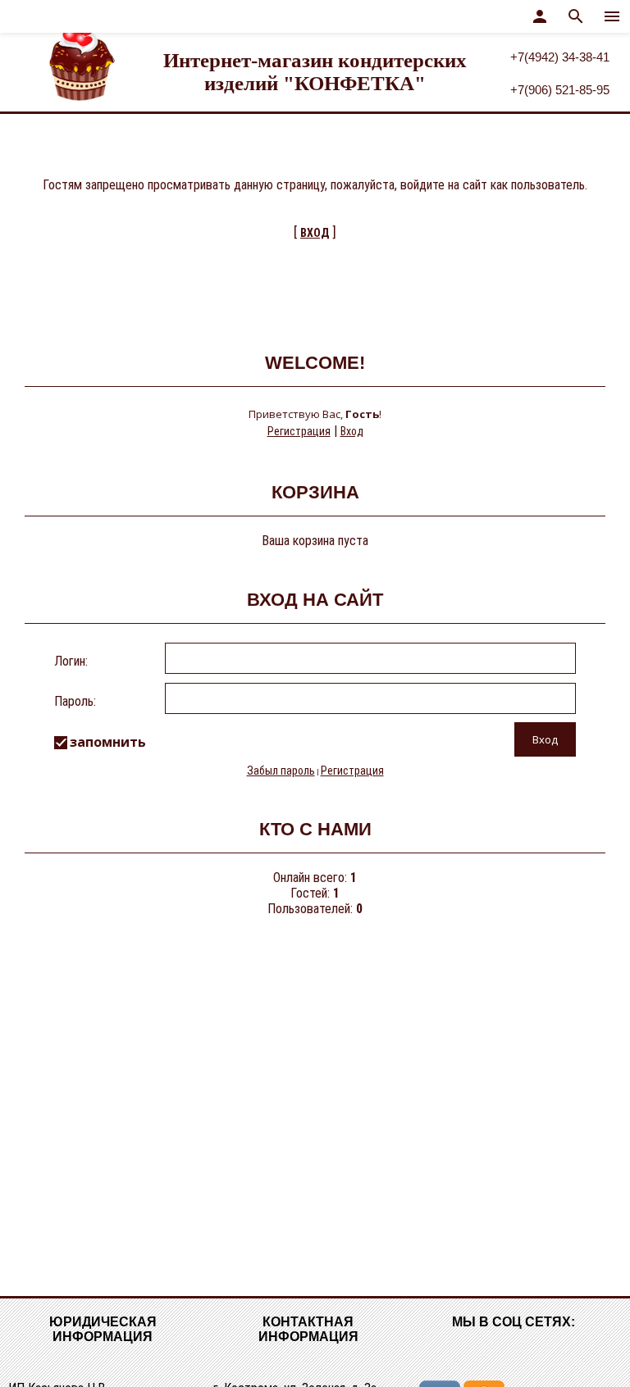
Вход (351, 431)
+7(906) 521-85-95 (559, 90)
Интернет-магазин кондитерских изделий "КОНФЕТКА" (315, 71)
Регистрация (299, 431)
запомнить (108, 742)
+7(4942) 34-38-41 (559, 57)
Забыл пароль (281, 770)
